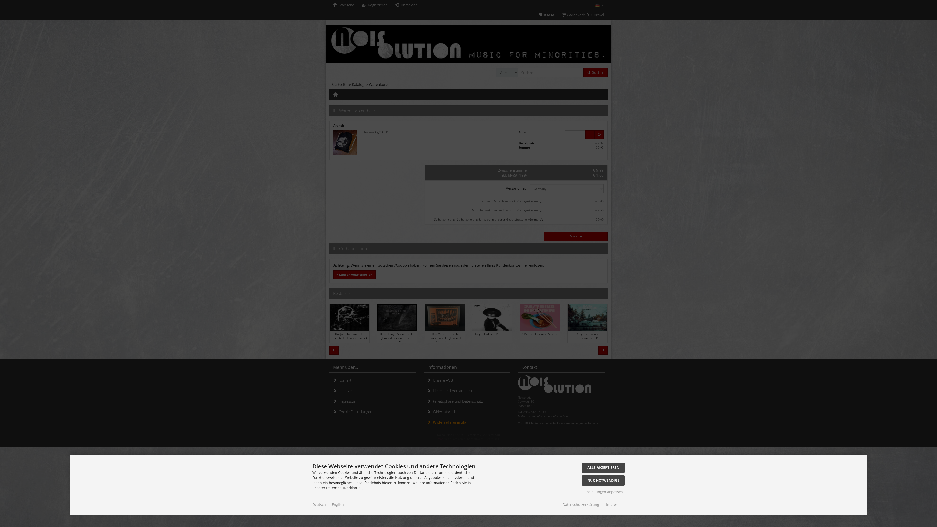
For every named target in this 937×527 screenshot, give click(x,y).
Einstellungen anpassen (603, 491)
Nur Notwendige (603, 480)
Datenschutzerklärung (581, 504)
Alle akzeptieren (603, 467)
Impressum (615, 504)
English (338, 504)
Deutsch (319, 504)
